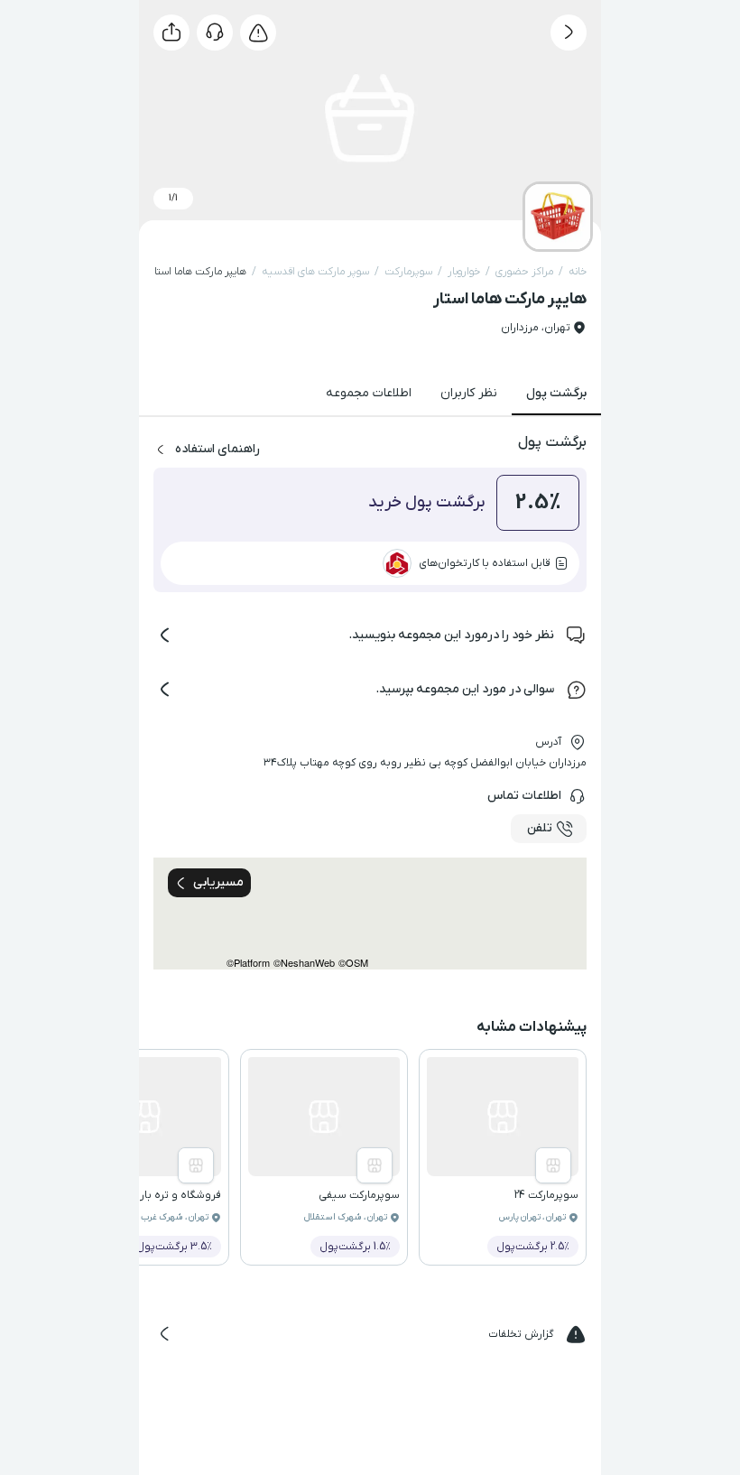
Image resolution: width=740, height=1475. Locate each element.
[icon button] (568, 32)
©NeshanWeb (304, 963)
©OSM (353, 963)
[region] (370, 913)
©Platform (248, 963)
